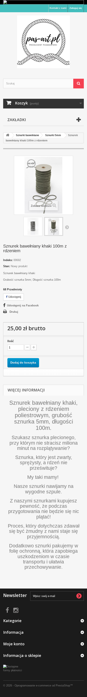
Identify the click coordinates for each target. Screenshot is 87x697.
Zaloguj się (75, 8)
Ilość (10, 341)
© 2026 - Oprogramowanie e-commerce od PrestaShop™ (38, 685)
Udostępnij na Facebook (23, 305)
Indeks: (8, 260)
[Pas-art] (43, 41)
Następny (67, 227)
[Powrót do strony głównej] (8, 135)
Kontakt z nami (58, 8)
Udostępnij (14, 296)
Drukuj (14, 311)
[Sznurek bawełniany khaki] (33, 226)
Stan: (6, 266)
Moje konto (13, 643)
